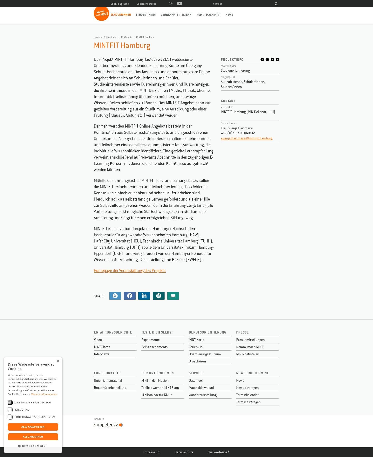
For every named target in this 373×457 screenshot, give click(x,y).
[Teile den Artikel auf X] (115, 296)
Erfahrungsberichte (113, 332)
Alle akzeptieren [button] (32, 426)
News (229, 15)
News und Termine (252, 373)
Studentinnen (146, 15)
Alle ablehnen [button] (33, 436)
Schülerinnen (121, 15)
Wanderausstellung (203, 395)
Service (196, 373)
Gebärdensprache (147, 3)
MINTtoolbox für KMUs (156, 395)
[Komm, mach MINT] (101, 19)
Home (97, 37)
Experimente (150, 340)
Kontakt (217, 3)
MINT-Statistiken (247, 354)
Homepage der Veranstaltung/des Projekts (130, 270)
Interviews (101, 354)
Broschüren (197, 361)
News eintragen (247, 388)
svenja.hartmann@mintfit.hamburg (247, 138)
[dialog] (33, 405)
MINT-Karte (126, 37)
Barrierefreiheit (218, 452)
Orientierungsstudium (205, 354)
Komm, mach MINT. (250, 347)
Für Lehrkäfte (107, 373)
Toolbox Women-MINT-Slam (160, 388)
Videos (99, 340)
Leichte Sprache (120, 3)
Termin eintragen (248, 402)
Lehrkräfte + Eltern (176, 15)
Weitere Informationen (44, 394)
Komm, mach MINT (208, 15)
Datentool (196, 380)
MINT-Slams (102, 347)
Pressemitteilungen (250, 340)
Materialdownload (201, 388)
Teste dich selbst (157, 332)
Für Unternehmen (157, 373)
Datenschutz (184, 452)
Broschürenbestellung (110, 388)
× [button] (57, 361)
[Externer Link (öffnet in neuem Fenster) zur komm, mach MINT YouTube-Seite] (179, 4)
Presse (242, 332)
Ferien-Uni (196, 347)
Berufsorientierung (208, 332)
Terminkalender (247, 395)
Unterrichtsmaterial (108, 380)
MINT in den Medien (155, 380)
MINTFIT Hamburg (145, 37)
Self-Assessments (154, 347)
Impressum (152, 452)
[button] (33, 446)
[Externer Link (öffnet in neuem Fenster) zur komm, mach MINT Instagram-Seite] (171, 4)
